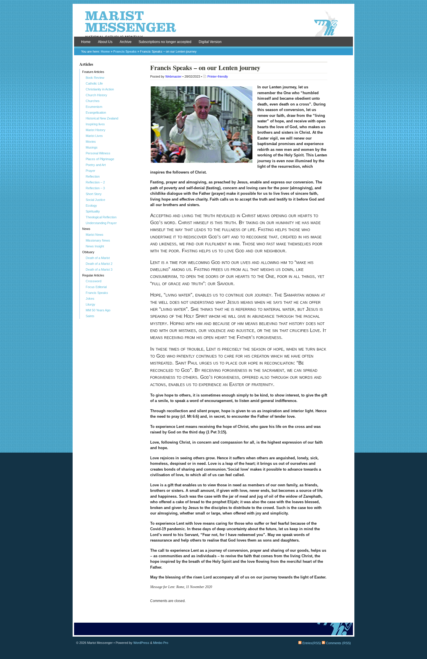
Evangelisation (96, 112)
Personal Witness (98, 153)
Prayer (90, 170)
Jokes (90, 298)
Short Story (94, 194)
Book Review (95, 77)
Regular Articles (93, 275)
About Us (105, 42)
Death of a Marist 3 (99, 269)
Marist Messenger (213, 24)
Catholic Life (94, 83)
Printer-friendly (217, 76)
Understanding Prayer (101, 223)
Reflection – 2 (95, 182)
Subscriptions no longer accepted (165, 42)
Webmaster (173, 76)
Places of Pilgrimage (100, 159)
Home (86, 42)
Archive (126, 42)
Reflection (93, 176)
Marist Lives (94, 135)
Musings (92, 147)
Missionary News (98, 240)
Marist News (94, 234)
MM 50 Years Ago (98, 310)
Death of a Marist (98, 258)
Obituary (88, 252)
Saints (90, 316)
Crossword (93, 281)
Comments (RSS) (338, 643)
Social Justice (95, 199)
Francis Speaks (125, 51)
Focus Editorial (96, 287)
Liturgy (90, 304)
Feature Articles (93, 72)
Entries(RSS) (311, 643)
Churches (93, 101)
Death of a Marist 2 (99, 263)
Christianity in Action (100, 89)
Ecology (91, 205)
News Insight (95, 246)
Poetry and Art (96, 165)
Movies (91, 141)
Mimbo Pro (160, 642)
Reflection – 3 (95, 188)
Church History (96, 95)
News (86, 229)
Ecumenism (94, 106)
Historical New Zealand (102, 118)
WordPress (141, 642)
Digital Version (210, 42)
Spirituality (93, 211)
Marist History (95, 130)
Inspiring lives (95, 124)
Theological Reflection (101, 217)
